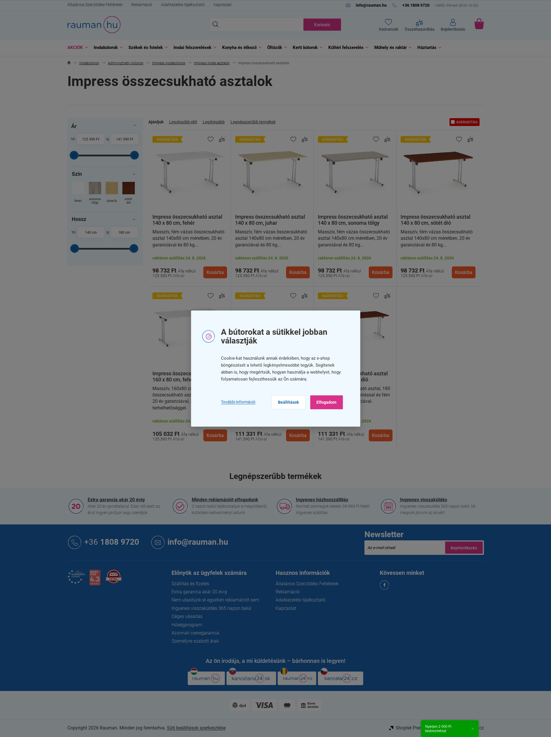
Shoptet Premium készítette (424, 728)
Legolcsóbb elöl (183, 122)
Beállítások (288, 402)
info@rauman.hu (197, 542)
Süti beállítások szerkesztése (196, 728)
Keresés (322, 25)
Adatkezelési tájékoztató (183, 4)
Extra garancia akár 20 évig (116, 499)
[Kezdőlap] (69, 63)
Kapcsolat (222, 4)
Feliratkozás (464, 548)
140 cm (91, 233)
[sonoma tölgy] (95, 193)
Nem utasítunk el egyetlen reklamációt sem (215, 600)
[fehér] (78, 193)
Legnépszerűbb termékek (253, 122)
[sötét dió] (128, 193)
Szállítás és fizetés (190, 583)
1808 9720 (111, 542)
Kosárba (215, 272)
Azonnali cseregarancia (195, 633)
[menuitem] (76, 48)
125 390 (88, 139)
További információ (238, 402)
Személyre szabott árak (195, 641)
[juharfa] (111, 193)
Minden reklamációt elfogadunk (225, 499)
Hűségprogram (187, 625)
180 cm (124, 233)
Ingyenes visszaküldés (423, 499)
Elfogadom (326, 402)
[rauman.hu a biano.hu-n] (95, 580)
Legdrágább (214, 122)
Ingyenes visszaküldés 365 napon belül (211, 608)
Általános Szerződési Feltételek (95, 4)
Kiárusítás (467, 122)
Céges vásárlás (187, 616)
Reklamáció (141, 4)
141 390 (122, 139)
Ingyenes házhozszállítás (322, 499)
